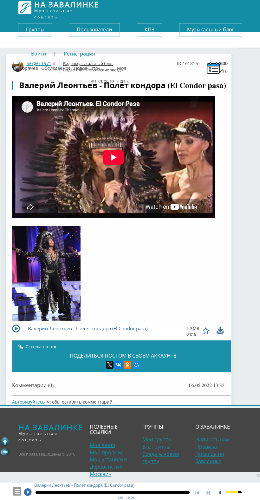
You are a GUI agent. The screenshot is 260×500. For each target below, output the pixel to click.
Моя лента (123, 66)
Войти (38, 53)
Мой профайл (107, 452)
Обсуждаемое (56, 66)
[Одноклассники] (127, 365)
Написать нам (212, 439)
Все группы (156, 446)
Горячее (29, 66)
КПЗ (149, 29)
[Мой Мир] (136, 365)
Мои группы (157, 439)
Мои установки (108, 459)
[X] (110, 365)
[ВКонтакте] (118, 365)
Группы (35, 29)
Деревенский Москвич (106, 470)
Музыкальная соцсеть (66, 7)
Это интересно (102, 66)
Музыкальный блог (210, 29)
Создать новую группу (160, 458)
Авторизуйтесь (28, 402)
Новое (80, 66)
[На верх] (5, 442)
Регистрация (79, 53)
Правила (206, 446)
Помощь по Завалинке (209, 458)
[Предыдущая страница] (5, 452)
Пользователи (94, 29)
